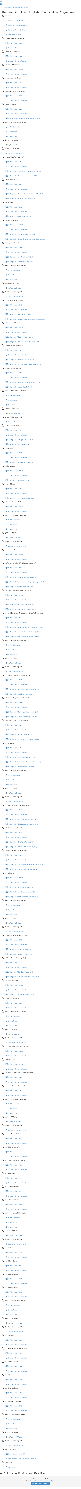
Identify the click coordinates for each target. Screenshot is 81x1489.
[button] (1, 2)
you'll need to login (48, 1481)
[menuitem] (1, 5)
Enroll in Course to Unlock (40, 1483)
